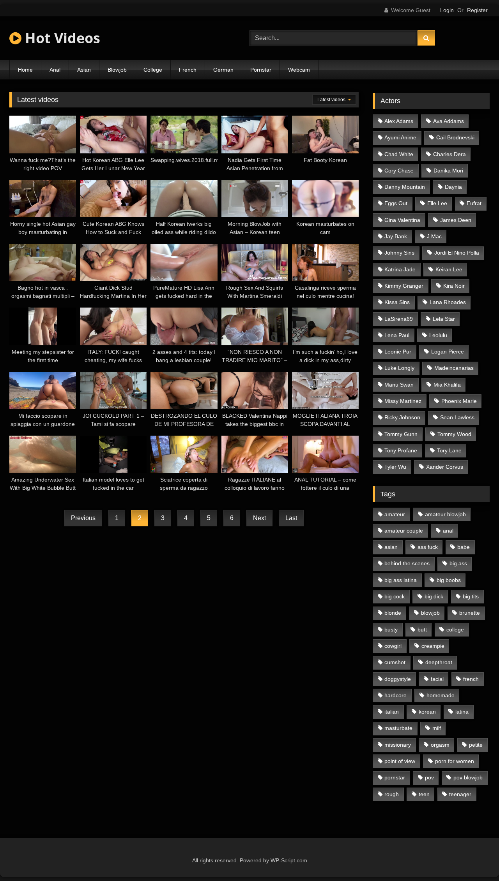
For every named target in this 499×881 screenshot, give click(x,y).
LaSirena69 (398, 319)
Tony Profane (400, 450)
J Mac (434, 236)
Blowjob (117, 70)
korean (427, 712)
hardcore (395, 695)
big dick (434, 596)
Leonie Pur (397, 351)
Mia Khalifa (447, 385)
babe (463, 547)
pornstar (394, 777)
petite (476, 745)
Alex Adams (398, 121)
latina (462, 712)
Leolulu (438, 335)
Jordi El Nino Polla (456, 253)
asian (391, 547)
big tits (471, 596)
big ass (458, 563)
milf (436, 728)
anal (448, 531)
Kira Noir (454, 286)
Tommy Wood (454, 434)
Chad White (398, 154)
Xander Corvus (444, 467)
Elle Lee (437, 203)
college (455, 629)
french (471, 679)
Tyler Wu (395, 467)
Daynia (453, 187)
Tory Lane (449, 450)
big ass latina (400, 580)
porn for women (454, 761)
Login (447, 10)
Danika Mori (448, 170)
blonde (392, 613)
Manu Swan (399, 385)
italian (391, 712)
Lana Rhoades (448, 302)
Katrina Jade (400, 269)
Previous (83, 518)
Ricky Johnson (402, 417)
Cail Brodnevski (455, 137)
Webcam (299, 70)
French (187, 70)
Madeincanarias (454, 368)
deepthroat (438, 662)
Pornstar (260, 70)
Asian (84, 70)
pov (429, 777)
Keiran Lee (448, 269)
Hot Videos (60, 37)
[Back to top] (474, 857)
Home (25, 70)
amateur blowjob (445, 514)
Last (291, 518)
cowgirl (393, 646)
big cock (394, 596)
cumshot (394, 662)
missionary (397, 745)
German (223, 70)
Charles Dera (449, 154)
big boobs (449, 580)
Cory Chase (399, 170)
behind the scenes (407, 563)
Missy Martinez (402, 401)
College (152, 70)
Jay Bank (395, 236)
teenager (460, 794)
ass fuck (428, 547)
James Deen (455, 220)
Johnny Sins (399, 253)
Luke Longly (399, 368)
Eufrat (474, 203)
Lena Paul (396, 335)
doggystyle (397, 679)
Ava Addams (448, 121)
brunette (469, 613)
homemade (440, 695)
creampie (432, 646)
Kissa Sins (397, 302)
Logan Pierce (447, 351)
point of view (399, 761)
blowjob (430, 613)
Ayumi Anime (400, 137)
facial (437, 679)
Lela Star (444, 319)
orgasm (440, 745)
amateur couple (403, 531)
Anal (55, 70)
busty (391, 629)
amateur (394, 514)
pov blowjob (468, 777)
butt (422, 629)
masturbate (398, 728)
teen (424, 794)
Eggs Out (395, 203)
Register (477, 10)
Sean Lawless (457, 417)
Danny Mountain (404, 187)
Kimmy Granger (403, 286)
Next (259, 518)
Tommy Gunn (401, 434)
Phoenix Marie (459, 401)
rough (391, 794)
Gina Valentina (402, 220)
